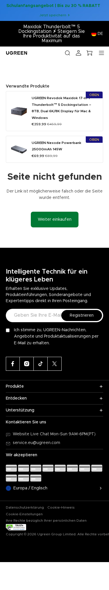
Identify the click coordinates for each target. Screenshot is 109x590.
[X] (55, 364)
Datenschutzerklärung (25, 507)
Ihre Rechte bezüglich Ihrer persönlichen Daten (46, 520)
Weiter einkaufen (55, 220)
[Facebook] (13, 364)
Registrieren (82, 315)
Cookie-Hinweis (61, 507)
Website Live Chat (31, 434)
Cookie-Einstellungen (24, 514)
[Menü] (101, 53)
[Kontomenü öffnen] (78, 52)
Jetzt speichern (53, 15)
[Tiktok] (41, 364)
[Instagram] (27, 364)
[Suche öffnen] (67, 52)
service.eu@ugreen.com (36, 443)
